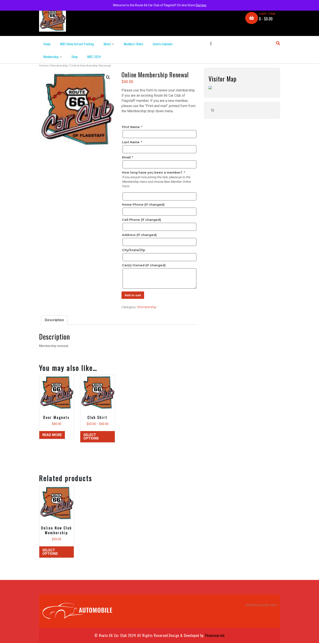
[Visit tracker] (210, 87)
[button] (108, 77)
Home (47, 43)
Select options (91, 436)
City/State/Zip (133, 250)
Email (127, 157)
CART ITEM (267, 13)
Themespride (214, 635)
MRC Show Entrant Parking (77, 43)
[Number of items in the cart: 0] (212, 110)
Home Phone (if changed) (143, 205)
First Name (132, 127)
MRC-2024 (94, 56)
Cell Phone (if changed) (141, 220)
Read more (52, 435)
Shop (74, 56)
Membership (51, 56)
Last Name (132, 142)
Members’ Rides (133, 43)
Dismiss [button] (201, 5)
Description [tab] (54, 320)
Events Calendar (163, 43)
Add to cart (133, 295)
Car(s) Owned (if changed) (144, 265)
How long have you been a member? (153, 172)
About (107, 43)
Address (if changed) (139, 235)
